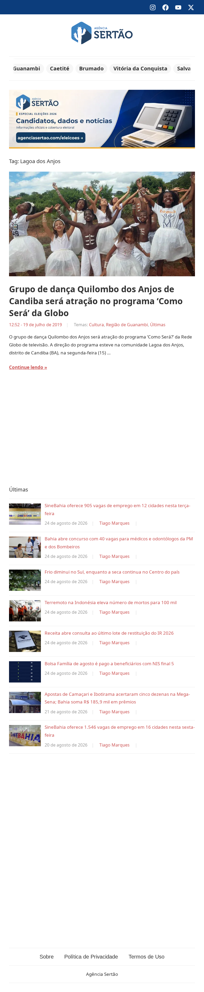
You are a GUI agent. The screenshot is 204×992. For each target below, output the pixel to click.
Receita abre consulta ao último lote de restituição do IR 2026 (109, 633)
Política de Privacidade (91, 957)
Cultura (96, 325)
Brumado (91, 68)
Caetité (59, 68)
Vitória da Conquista (140, 68)
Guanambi (26, 68)
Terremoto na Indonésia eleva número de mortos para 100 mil (111, 602)
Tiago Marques (114, 523)
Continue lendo (26, 367)
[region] (102, 431)
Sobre (47, 957)
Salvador (188, 68)
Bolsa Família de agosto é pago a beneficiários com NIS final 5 (109, 663)
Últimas (157, 325)
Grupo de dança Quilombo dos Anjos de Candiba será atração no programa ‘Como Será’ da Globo (96, 301)
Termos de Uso (146, 957)
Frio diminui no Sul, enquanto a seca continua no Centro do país (112, 572)
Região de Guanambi (127, 325)
